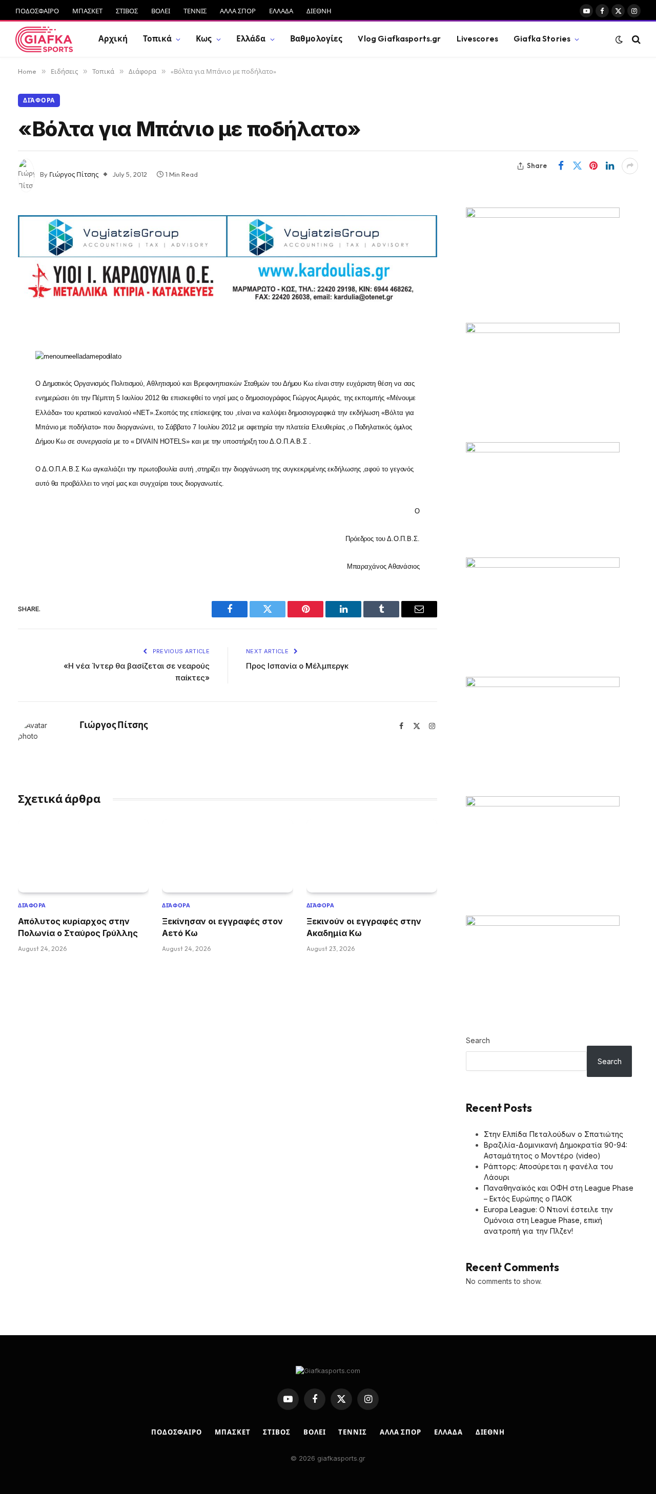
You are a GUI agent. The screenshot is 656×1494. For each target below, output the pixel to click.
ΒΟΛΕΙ (160, 11)
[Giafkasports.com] (44, 39)
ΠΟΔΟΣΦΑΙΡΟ (37, 11)
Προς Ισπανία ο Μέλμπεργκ (297, 666)
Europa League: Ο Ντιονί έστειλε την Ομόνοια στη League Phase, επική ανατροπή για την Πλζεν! (548, 1220)
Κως (204, 39)
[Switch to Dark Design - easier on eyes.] (619, 39)
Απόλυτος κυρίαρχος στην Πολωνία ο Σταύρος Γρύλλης (78, 927)
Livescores (478, 39)
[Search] (635, 39)
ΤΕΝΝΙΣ (195, 11)
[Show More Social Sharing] (630, 166)
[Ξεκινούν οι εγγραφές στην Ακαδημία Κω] (371, 856)
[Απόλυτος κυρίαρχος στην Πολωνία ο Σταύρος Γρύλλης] (83, 856)
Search (478, 1040)
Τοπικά (157, 39)
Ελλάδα (251, 39)
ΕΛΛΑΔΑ (281, 11)
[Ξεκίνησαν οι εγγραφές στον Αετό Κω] (227, 856)
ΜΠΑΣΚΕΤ (87, 11)
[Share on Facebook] (560, 166)
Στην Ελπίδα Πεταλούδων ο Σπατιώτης (553, 1134)
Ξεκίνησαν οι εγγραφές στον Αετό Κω (222, 927)
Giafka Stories (542, 39)
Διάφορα (39, 100)
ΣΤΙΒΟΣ (127, 11)
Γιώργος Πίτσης (73, 174)
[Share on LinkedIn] (610, 166)
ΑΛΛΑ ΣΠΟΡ (238, 11)
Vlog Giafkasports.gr (399, 39)
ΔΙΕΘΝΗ (319, 11)
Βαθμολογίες (316, 39)
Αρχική (113, 39)
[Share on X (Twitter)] (577, 166)
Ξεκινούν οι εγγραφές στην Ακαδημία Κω (363, 927)
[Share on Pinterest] (593, 166)
